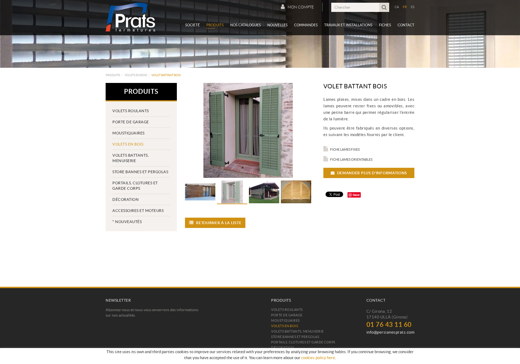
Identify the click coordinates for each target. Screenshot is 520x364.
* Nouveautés (127, 222)
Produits (113, 75)
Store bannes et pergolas (140, 172)
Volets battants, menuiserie (130, 158)
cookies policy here (318, 357)
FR (405, 7)
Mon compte (301, 7)
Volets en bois (136, 75)
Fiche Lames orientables (351, 159)
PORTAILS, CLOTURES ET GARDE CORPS (135, 186)
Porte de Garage (130, 122)
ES (413, 7)
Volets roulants (130, 111)
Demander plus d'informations (371, 173)
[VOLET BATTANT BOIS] (248, 130)
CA (397, 7)
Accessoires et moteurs (138, 210)
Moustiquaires (128, 133)
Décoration (125, 199)
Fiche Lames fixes (345, 149)
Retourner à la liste (218, 223)
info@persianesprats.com (390, 332)
